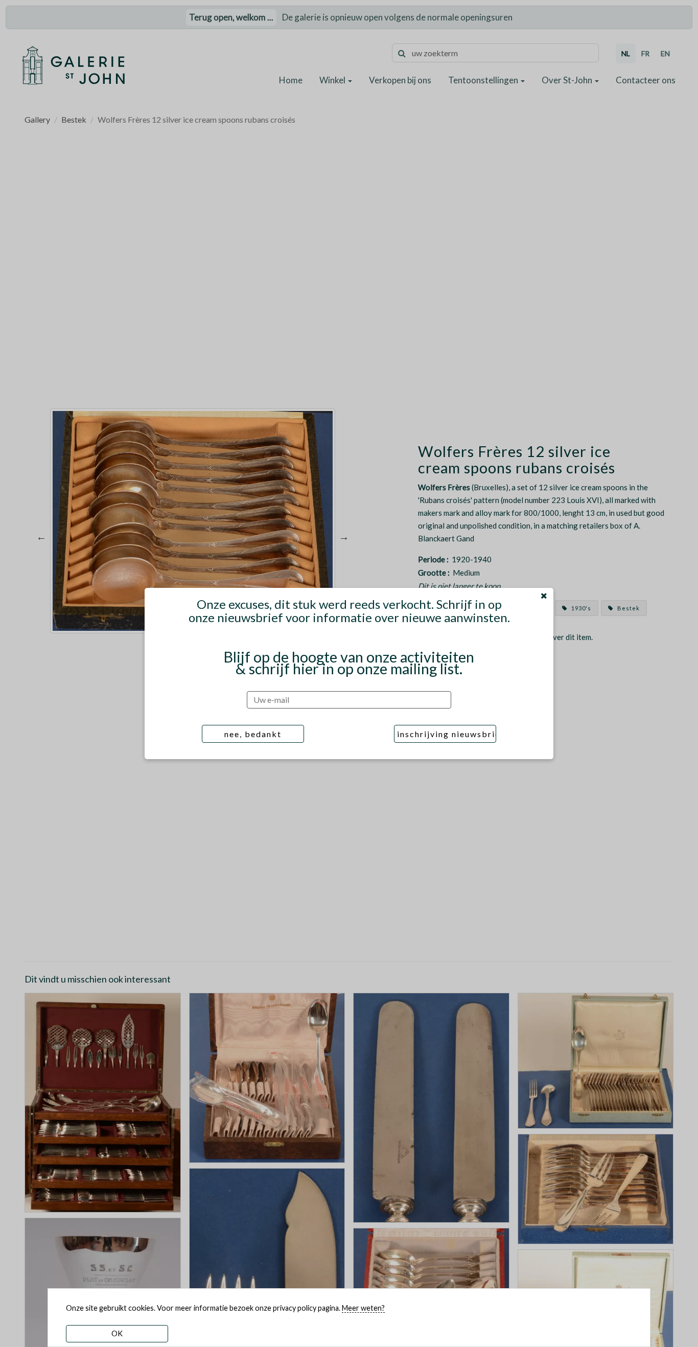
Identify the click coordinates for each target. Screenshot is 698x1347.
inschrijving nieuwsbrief (446, 734)
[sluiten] (543, 595)
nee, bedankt (253, 734)
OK (117, 1333)
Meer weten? (363, 1308)
